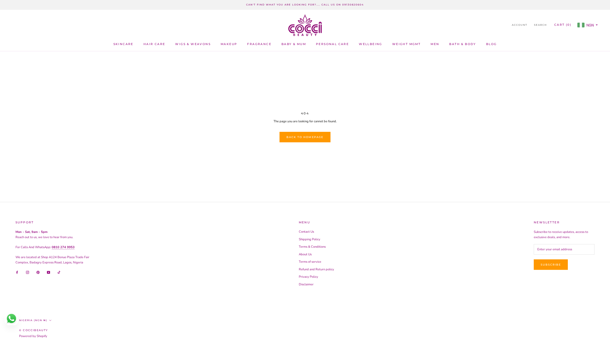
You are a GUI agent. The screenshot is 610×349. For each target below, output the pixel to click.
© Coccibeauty (33, 330)
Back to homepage (304, 137)
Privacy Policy (308, 277)
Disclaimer (306, 284)
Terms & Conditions (312, 247)
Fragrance (259, 44)
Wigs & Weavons (193, 44)
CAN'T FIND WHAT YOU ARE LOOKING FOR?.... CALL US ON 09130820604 (305, 4)
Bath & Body (462, 44)
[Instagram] (27, 272)
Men (435, 44)
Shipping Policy (309, 239)
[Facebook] (17, 272)
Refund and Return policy (316, 269)
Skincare (123, 44)
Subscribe (551, 264)
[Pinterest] (38, 272)
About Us (305, 254)
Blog (491, 44)
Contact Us (306, 232)
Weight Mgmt (406, 44)
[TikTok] (59, 272)
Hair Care (154, 44)
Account (519, 24)
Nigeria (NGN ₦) (33, 320)
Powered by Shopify (33, 336)
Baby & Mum (293, 44)
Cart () (562, 24)
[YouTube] (48, 272)
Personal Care (332, 44)
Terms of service (310, 262)
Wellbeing (370, 44)
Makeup (229, 44)
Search (540, 24)
